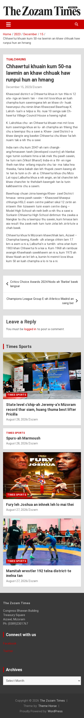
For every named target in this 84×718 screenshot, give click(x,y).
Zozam (37, 87)
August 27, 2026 (16, 509)
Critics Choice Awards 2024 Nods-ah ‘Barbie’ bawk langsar (44, 284)
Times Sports (19, 346)
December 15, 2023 (18, 87)
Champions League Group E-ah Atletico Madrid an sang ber (40, 301)
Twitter (8, 651)
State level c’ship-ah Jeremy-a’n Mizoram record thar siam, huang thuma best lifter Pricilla (41, 409)
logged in (30, 329)
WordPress (55, 711)
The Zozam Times (52, 700)
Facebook (9, 643)
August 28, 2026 (16, 419)
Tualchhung (16, 59)
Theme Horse (47, 706)
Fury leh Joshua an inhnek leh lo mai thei (40, 504)
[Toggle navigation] (8, 24)
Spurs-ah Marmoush (23, 438)
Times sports (16, 394)
